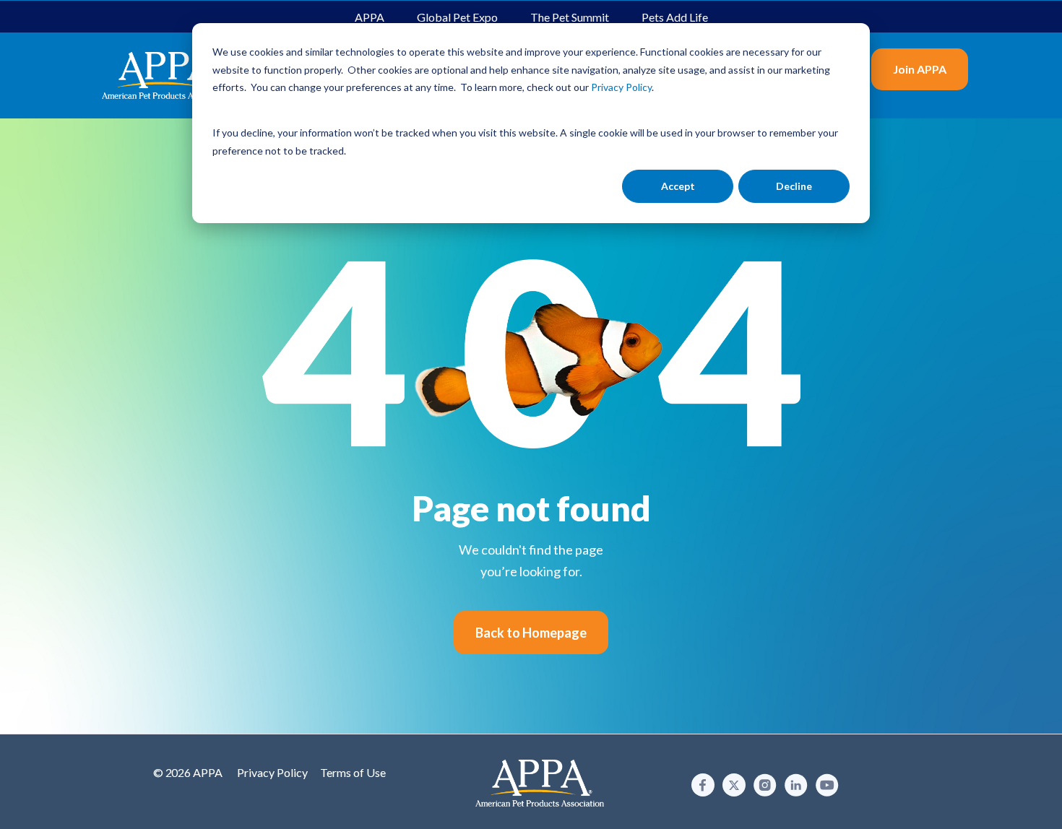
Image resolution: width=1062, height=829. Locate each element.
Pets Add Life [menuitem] (675, 17)
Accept (678, 186)
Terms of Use (353, 772)
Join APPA (919, 69)
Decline (794, 186)
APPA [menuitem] (369, 17)
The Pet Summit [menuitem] (569, 17)
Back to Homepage (531, 633)
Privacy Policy (272, 772)
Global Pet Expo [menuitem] (457, 17)
